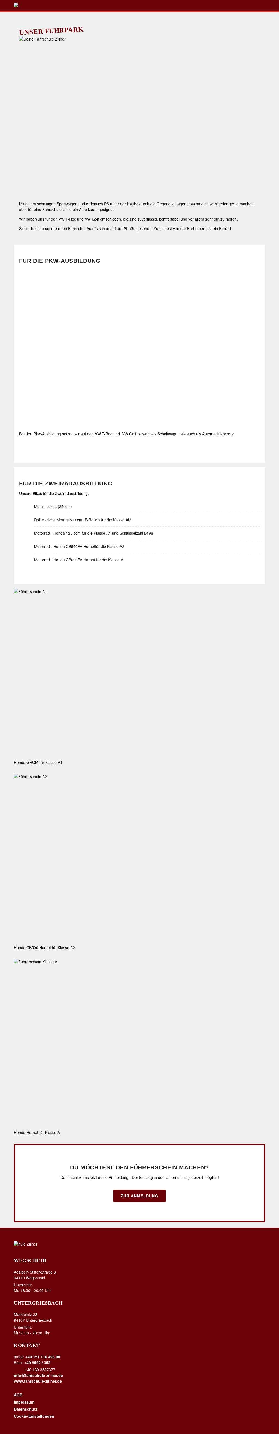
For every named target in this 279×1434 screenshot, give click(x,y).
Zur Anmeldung (140, 1195)
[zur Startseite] (139, 5)
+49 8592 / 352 (37, 1362)
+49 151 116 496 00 (42, 1356)
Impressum (24, 1402)
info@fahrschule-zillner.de (38, 1375)
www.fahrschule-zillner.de (38, 1381)
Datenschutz (25, 1409)
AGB (18, 1395)
